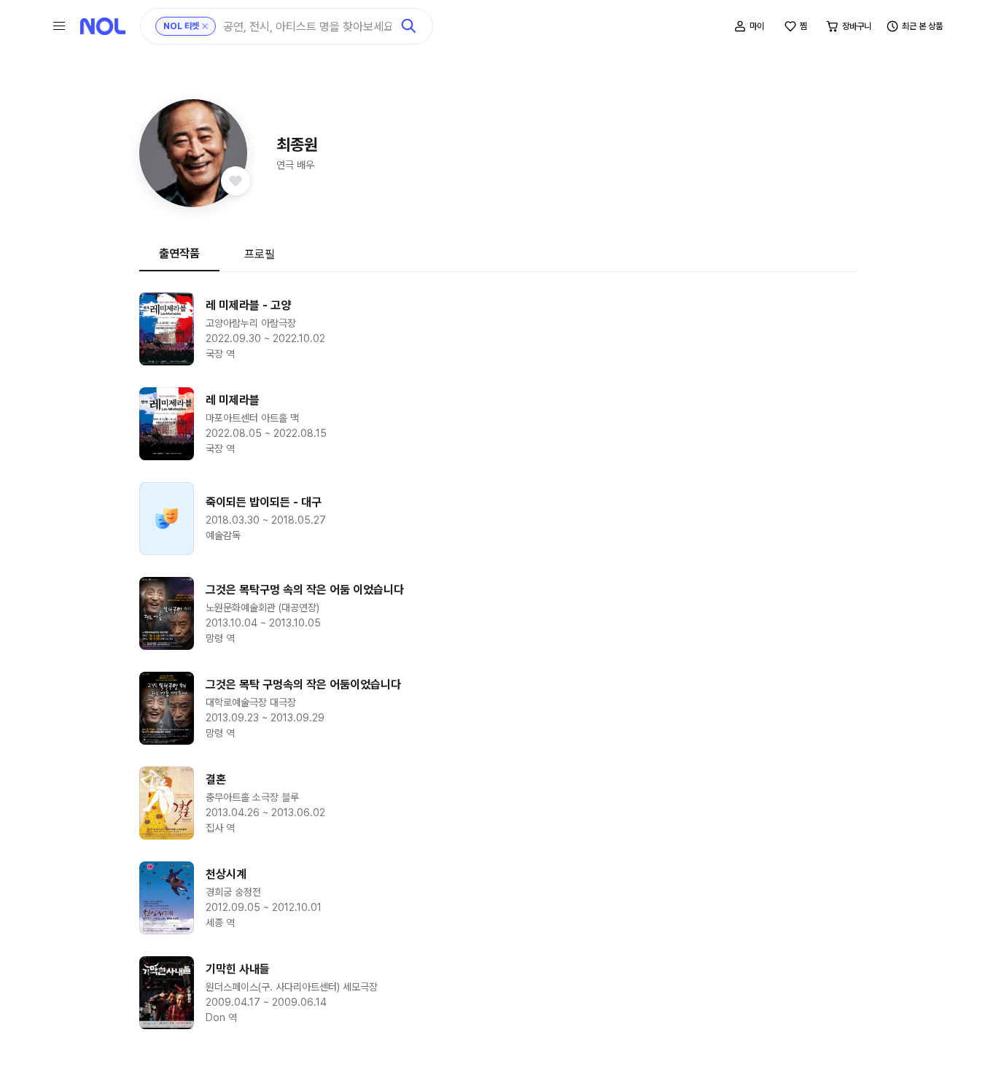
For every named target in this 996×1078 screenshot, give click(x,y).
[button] (193, 153)
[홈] (102, 26)
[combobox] (307, 27)
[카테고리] (59, 26)
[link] (498, 329)
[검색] (409, 26)
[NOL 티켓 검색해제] (205, 26)
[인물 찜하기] (235, 180)
